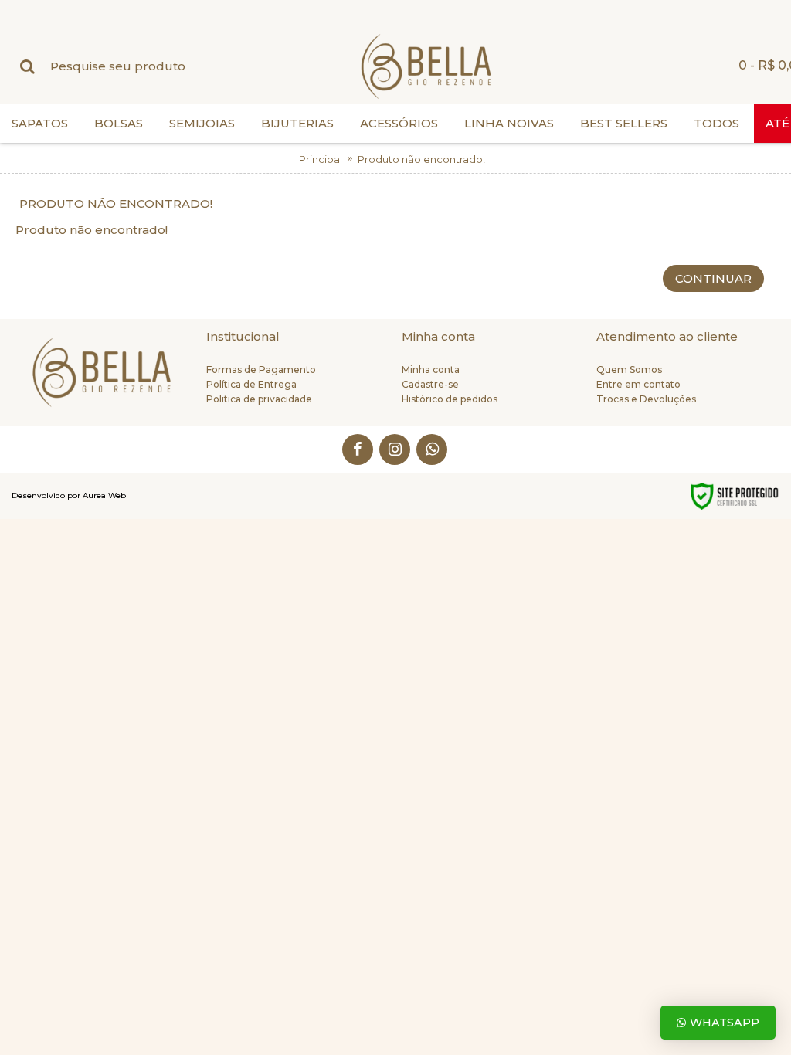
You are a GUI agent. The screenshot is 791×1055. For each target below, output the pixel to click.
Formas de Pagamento (261, 369)
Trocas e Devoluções (646, 399)
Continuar (713, 278)
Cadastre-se (430, 384)
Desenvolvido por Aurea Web (69, 495)
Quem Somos (629, 369)
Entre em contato (638, 384)
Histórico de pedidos (449, 399)
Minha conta (431, 369)
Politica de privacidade (259, 399)
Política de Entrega (251, 384)
